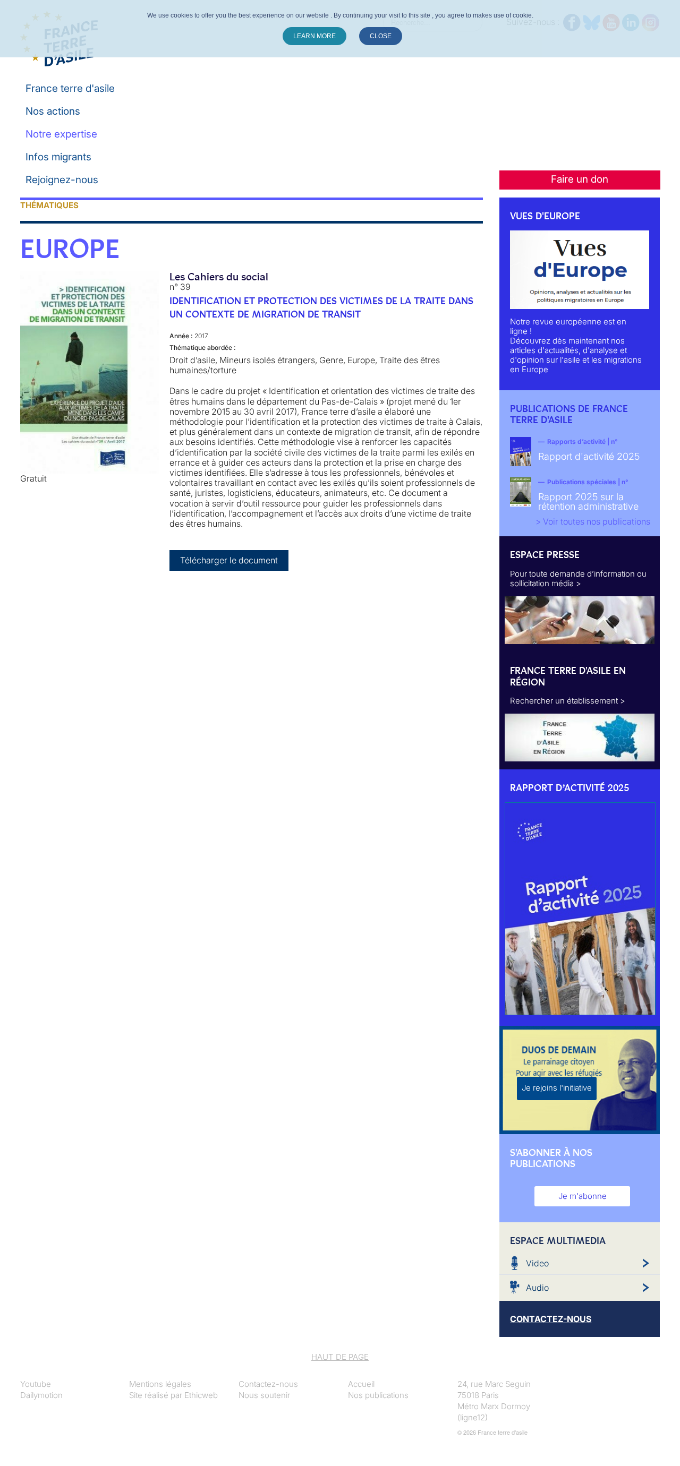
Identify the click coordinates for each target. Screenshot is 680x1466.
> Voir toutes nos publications (593, 521)
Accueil (361, 1384)
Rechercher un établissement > (567, 701)
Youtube (35, 1384)
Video (537, 1263)
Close (381, 36)
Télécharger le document (229, 560)
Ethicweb (201, 1395)
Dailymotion (41, 1395)
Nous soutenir (264, 1395)
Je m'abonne (582, 1196)
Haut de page (340, 1357)
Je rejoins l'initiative (557, 1088)
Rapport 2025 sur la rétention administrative (588, 501)
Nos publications (378, 1395)
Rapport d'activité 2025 (589, 456)
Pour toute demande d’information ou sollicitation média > (578, 578)
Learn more (314, 36)
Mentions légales (160, 1384)
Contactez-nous (268, 1384)
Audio (537, 1287)
